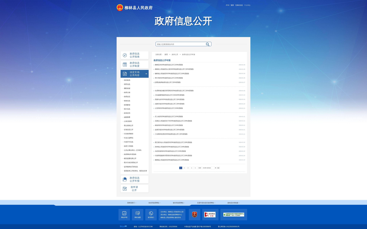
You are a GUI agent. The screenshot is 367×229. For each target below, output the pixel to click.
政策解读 (127, 105)
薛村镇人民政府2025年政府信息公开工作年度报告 (172, 147)
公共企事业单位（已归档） (133, 150)
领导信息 (127, 84)
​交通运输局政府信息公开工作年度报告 (168, 82)
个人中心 (247, 5)
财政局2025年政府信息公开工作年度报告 (169, 125)
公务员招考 (128, 121)
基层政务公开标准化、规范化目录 (135, 171)
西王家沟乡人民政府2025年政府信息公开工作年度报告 (173, 142)
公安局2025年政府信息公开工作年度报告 (169, 108)
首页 (166, 54)
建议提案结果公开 (130, 158)
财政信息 (127, 101)
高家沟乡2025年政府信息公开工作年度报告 (169, 99)
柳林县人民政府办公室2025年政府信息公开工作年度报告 (174, 69)
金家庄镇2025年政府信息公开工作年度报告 (169, 129)
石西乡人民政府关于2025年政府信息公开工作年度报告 (173, 121)
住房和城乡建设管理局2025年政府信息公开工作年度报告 (174, 90)
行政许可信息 (128, 142)
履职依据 (127, 88)
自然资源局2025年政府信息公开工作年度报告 (170, 151)
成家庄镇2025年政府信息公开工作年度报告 (169, 104)
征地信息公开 (128, 129)
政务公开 (175, 54)
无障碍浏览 (239, 5)
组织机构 (127, 80)
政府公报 (127, 92)
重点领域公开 (128, 125)
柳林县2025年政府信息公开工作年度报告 (169, 65)
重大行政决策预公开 (131, 162)
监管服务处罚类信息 (131, 167)
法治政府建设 (128, 133)
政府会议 (127, 96)
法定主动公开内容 (135, 73)
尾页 (200, 168)
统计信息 (127, 109)
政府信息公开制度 (135, 64)
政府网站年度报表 (130, 154)
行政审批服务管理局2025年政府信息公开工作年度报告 (173, 155)
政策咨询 (127, 113)
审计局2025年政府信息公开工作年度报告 (169, 78)
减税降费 (127, 117)
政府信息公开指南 (135, 55)
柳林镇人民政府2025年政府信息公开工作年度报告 (172, 160)
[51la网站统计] (123, 226)
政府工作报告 (128, 146)
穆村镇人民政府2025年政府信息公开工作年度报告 (172, 73)
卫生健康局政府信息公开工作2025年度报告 (169, 95)
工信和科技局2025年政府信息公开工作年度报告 (171, 134)
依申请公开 (134, 188)
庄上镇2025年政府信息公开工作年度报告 (169, 116)
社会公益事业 (128, 138)
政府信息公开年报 (135, 179)
